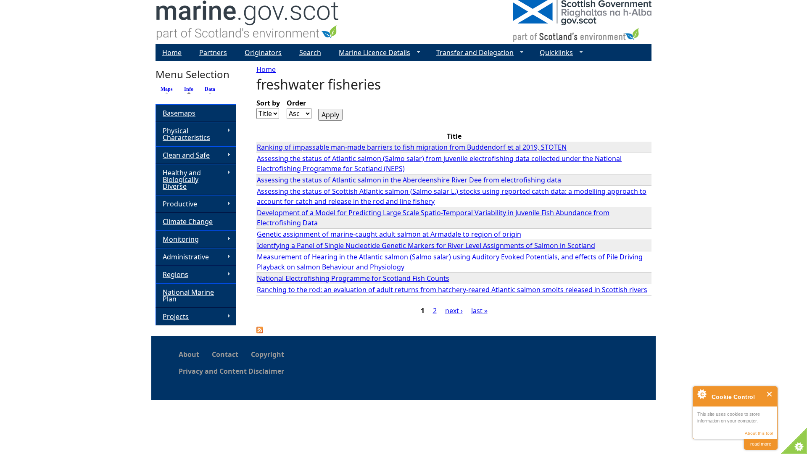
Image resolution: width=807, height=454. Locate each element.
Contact (225, 354)
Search (310, 52)
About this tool (759, 433)
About (189, 354)
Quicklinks (553, 53)
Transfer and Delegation (472, 53)
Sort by (268, 103)
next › (454, 310)
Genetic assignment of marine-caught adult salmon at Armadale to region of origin (389, 234)
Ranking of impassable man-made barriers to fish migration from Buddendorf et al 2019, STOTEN (412, 147)
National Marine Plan (188, 296)
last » (479, 310)
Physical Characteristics (183, 134)
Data (210, 89)
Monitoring (177, 239)
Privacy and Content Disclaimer (231, 371)
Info (191, 89)
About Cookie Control (701, 394)
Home (266, 69)
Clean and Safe (183, 155)
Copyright (267, 354)
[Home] (248, 22)
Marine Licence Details (371, 53)
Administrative (182, 257)
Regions (172, 275)
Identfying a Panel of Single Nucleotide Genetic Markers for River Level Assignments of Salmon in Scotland (426, 245)
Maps (167, 89)
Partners (213, 52)
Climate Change (188, 221)
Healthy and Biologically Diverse (178, 179)
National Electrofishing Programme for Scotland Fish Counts (353, 278)
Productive (176, 204)
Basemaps (179, 113)
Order (296, 103)
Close (770, 394)
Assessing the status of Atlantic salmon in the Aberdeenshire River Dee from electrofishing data (409, 180)
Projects (172, 317)
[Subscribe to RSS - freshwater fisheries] (259, 330)
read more (760, 443)
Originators (263, 52)
